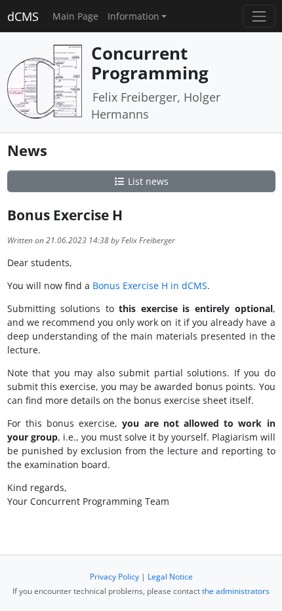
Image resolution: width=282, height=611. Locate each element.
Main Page (75, 16)
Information (133, 16)
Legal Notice (170, 576)
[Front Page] (44, 81)
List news (147, 181)
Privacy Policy (114, 576)
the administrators (236, 591)
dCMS (23, 16)
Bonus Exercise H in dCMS (149, 285)
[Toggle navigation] (259, 16)
